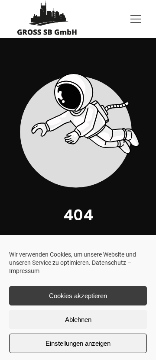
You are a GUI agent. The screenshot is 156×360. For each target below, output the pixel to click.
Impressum (24, 270)
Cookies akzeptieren (78, 295)
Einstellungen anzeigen (78, 343)
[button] (138, 19)
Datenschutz (109, 262)
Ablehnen (78, 319)
